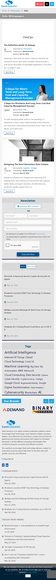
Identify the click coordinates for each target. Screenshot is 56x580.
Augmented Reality (29, 382)
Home (4, 10)
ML (41, 366)
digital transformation (17, 387)
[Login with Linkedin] (7, 168)
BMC (25, 109)
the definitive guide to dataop (19, 45)
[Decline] (52, 572)
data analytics (37, 387)
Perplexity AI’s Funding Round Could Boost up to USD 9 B (28, 511)
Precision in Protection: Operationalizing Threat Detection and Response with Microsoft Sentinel (27, 539)
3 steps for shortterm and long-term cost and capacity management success (27, 104)
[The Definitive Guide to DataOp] (28, 31)
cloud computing (15, 374)
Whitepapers (15, 10)
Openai (44, 374)
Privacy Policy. (40, 234)
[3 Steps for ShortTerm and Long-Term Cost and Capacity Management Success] (28, 89)
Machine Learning (17, 366)
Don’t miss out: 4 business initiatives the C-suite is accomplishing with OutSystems (25, 557)
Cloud (28, 357)
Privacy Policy (31, 572)
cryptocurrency (27, 378)
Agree (28, 576)
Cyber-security (12, 378)
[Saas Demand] (9, 3)
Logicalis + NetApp (30, 168)
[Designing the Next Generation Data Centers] (28, 150)
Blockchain (31, 392)
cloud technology (14, 361)
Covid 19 (29, 361)
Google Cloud (12, 382)
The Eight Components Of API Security (20, 548)
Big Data (34, 366)
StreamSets (27, 49)
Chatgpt (39, 379)
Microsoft (29, 370)
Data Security (33, 374)
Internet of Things (14, 357)
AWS (20, 370)
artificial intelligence (20, 352)
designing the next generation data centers (26, 164)
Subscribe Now (28, 254)
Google (42, 382)
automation (11, 370)
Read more (9, 72)
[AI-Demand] (13, 410)
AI (39, 392)
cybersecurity (14, 392)
